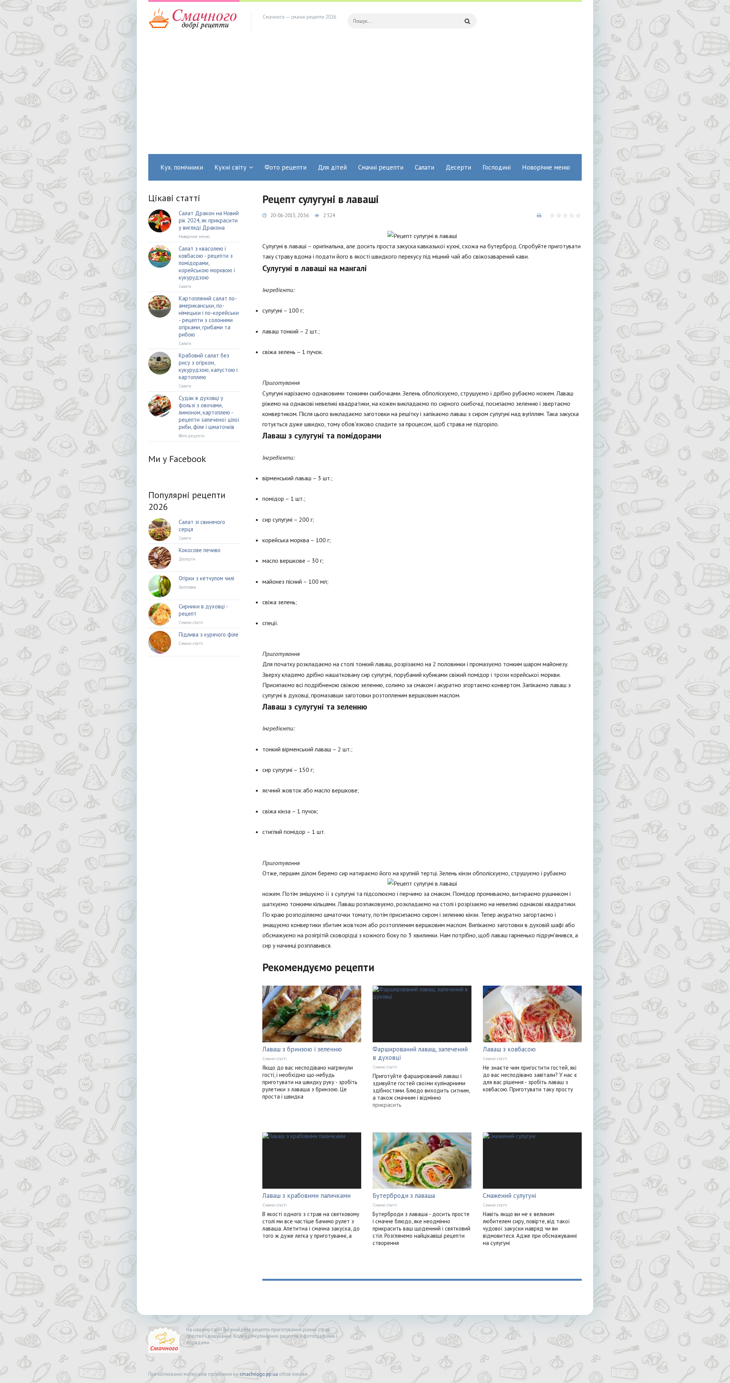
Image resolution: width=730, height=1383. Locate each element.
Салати (424, 167)
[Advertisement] (365, 97)
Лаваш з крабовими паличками (306, 1195)
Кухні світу (230, 167)
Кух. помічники (181, 167)
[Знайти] (467, 21)
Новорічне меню (546, 167)
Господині (496, 167)
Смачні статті (274, 1058)
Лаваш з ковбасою (509, 1049)
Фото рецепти (285, 167)
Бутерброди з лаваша (404, 1195)
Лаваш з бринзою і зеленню (302, 1049)
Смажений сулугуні (509, 1195)
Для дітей (332, 167)
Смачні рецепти (380, 167)
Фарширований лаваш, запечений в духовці (420, 1053)
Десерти (458, 167)
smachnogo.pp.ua (259, 1374)
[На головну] (194, 21)
